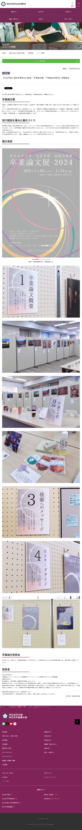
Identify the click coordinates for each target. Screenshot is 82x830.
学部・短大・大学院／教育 (17, 53)
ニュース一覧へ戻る (39, 61)
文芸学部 (30, 53)
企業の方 (41, 19)
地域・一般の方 (68, 19)
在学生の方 (41, 11)
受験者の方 (13, 11)
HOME (4, 53)
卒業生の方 (68, 11)
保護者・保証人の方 (13, 19)
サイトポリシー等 (43, 819)
